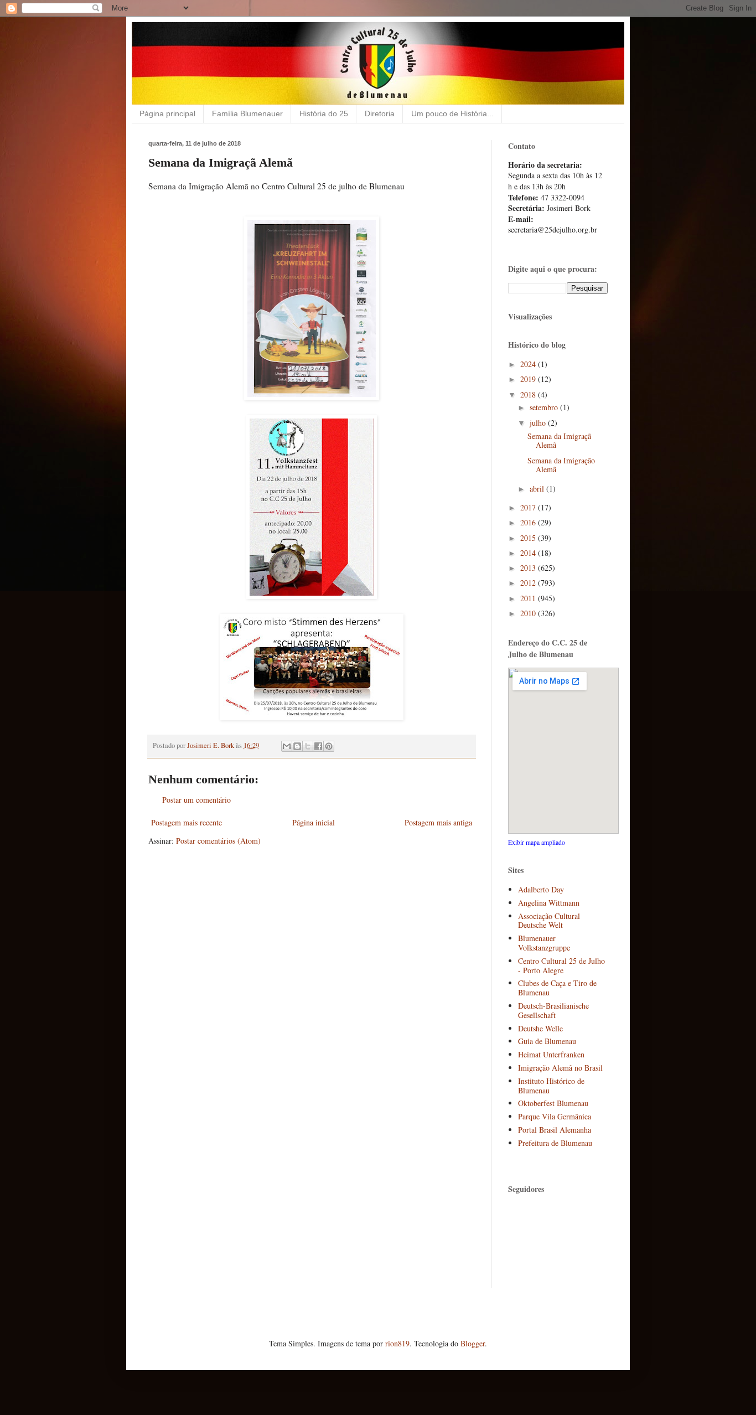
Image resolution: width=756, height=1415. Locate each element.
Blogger (472, 1343)
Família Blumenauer (247, 113)
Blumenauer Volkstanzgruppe (544, 943)
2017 (529, 507)
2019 (529, 379)
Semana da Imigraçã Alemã (559, 441)
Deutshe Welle (540, 1028)
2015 (529, 538)
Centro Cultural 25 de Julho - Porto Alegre (561, 965)
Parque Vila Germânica (554, 1116)
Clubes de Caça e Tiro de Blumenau (557, 988)
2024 (529, 364)
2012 (529, 582)
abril (538, 488)
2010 (529, 613)
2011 (529, 598)
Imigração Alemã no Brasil (560, 1067)
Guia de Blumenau (547, 1041)
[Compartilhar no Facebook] (318, 746)
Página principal (167, 113)
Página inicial (313, 822)
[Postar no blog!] (297, 746)
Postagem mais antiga (438, 822)
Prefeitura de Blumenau (555, 1143)
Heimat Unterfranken (551, 1054)
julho (539, 422)
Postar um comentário (196, 799)
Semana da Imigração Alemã (561, 465)
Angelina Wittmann (548, 902)
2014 (529, 553)
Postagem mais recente (186, 822)
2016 (529, 522)
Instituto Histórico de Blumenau (551, 1086)
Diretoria (380, 113)
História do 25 (323, 113)
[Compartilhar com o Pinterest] (328, 746)
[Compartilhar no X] (307, 746)
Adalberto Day (541, 889)
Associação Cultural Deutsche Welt (549, 921)
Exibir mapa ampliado (536, 842)
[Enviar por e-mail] (286, 746)
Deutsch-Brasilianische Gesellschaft (553, 1010)
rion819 (397, 1343)
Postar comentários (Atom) (218, 840)
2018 (529, 394)
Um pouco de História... (452, 113)
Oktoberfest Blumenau (553, 1103)
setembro (545, 407)
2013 (529, 567)
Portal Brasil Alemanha (554, 1129)
